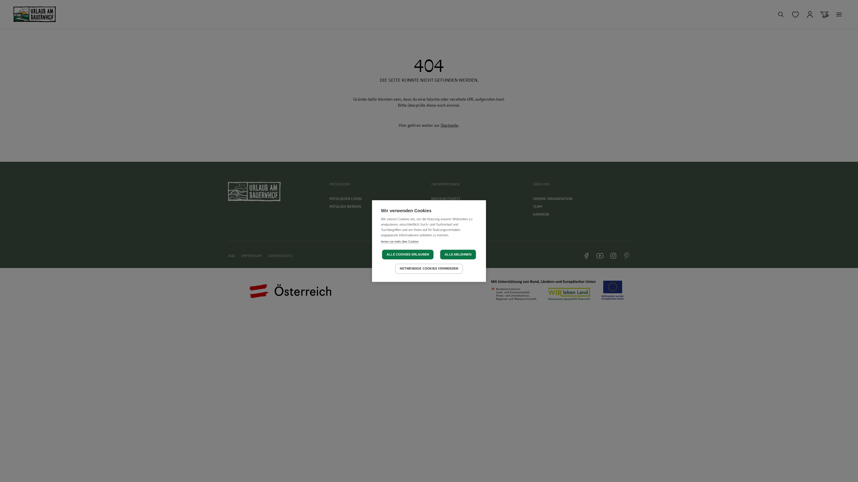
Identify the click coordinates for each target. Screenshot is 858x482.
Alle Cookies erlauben (408, 254)
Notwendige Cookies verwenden (429, 268)
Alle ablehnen (458, 254)
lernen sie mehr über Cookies (400, 241)
